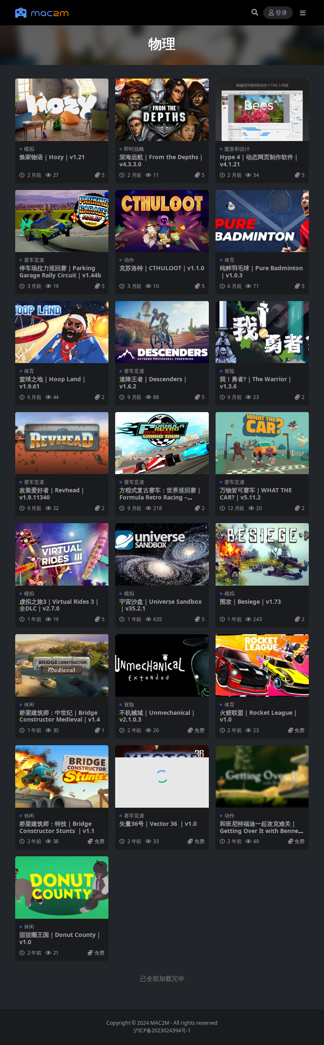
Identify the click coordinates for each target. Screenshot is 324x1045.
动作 (129, 259)
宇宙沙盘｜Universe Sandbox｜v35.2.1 (160, 605)
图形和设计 (237, 148)
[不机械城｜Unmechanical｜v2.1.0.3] (161, 665)
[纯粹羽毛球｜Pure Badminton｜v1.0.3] (262, 221)
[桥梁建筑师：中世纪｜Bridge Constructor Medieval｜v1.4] (61, 665)
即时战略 (134, 148)
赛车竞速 (34, 259)
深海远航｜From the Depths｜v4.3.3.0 (161, 160)
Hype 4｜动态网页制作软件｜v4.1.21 (259, 160)
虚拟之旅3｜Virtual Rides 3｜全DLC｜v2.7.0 (59, 605)
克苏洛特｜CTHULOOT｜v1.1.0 (161, 268)
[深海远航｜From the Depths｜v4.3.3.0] (161, 110)
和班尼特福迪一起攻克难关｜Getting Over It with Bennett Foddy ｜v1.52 (261, 831)
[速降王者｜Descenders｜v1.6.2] (161, 332)
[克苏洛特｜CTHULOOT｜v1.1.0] (161, 221)
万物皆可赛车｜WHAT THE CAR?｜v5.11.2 (256, 493)
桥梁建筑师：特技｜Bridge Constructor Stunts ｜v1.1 (56, 827)
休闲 (29, 704)
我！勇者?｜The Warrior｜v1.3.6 (256, 382)
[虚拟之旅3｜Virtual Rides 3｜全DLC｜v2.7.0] (61, 554)
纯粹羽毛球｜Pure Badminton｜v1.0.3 (261, 271)
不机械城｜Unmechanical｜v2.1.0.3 (157, 716)
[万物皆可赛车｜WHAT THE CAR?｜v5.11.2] (262, 443)
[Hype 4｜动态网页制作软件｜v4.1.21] (262, 110)
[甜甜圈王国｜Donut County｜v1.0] (61, 887)
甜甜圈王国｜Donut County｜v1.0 (60, 938)
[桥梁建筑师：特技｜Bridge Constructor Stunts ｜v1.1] (61, 776)
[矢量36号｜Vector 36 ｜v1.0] (161, 776)
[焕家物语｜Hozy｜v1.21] (61, 110)
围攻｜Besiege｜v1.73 (250, 601)
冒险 (229, 371)
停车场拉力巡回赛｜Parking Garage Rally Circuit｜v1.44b (60, 271)
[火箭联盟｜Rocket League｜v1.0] (262, 665)
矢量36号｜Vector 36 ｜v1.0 (158, 824)
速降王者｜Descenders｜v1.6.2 (153, 382)
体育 (229, 259)
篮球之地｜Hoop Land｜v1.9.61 (53, 382)
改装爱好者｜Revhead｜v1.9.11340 (52, 493)
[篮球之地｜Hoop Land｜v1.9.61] (61, 332)
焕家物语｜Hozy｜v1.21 (52, 157)
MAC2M (159, 1022)
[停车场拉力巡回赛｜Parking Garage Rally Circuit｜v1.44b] (61, 221)
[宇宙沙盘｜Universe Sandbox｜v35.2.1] (161, 554)
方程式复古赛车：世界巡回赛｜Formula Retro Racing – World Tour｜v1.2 (160, 497)
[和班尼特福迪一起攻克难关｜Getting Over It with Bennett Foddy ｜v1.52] (262, 776)
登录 (281, 13)
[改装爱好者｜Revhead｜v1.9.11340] (61, 443)
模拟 (29, 148)
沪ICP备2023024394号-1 (162, 1030)
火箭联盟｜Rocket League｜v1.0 (259, 716)
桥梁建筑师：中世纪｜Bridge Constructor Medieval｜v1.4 (59, 716)
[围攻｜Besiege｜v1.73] (262, 554)
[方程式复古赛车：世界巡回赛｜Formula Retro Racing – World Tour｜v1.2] (161, 443)
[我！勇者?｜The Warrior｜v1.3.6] (262, 332)
